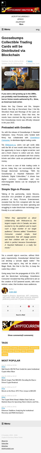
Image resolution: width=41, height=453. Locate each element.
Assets (5, 354)
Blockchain (6, 348)
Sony (10, 351)
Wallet (23, 351)
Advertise (5, 446)
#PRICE (20, 19)
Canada (30, 351)
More (21, 24)
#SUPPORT (20, 22)
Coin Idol (13, 292)
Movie (5, 351)
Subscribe (5, 443)
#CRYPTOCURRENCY (21, 16)
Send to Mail (20, 315)
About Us (5, 441)
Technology (34, 348)
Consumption (23, 348)
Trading (14, 348)
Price (3, 388)
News (30, 61)
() (20, 335)
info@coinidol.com (8, 448)
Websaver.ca (10, 145)
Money (17, 351)
